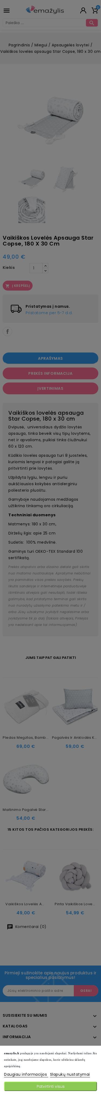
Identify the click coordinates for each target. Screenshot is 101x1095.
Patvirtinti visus (51, 1086)
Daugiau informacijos (26, 1074)
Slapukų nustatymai (70, 1074)
